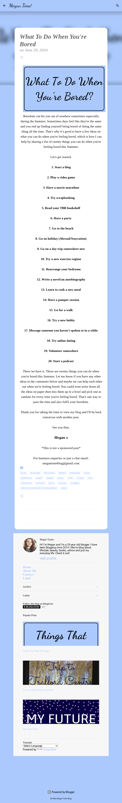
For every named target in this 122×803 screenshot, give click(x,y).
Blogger (35, 473)
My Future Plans (30, 729)
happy (39, 478)
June (70, 478)
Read (51, 483)
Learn (80, 478)
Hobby (50, 478)
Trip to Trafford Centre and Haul (38, 690)
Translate (49, 749)
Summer (74, 483)
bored (62, 473)
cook (87, 473)
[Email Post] (22, 469)
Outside (40, 483)
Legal (26, 578)
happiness (26, 478)
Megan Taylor (47, 539)
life (90, 478)
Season (62, 483)
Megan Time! (20, 6)
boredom (75, 473)
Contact (28, 574)
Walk (64, 488)
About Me (30, 570)
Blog (23, 473)
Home (27, 567)
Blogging (49, 473)
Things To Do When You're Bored (39, 488)
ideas (61, 478)
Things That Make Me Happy (36, 651)
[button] (22, 57)
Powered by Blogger (63, 792)
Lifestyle (26, 483)
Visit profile (48, 558)
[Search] (36, 5)
